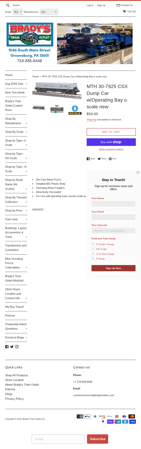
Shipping (91, 119)
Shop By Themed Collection (16, 199)
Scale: (8, 12)
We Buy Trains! (14, 306)
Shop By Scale (16, 131)
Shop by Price (16, 210)
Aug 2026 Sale (16, 83)
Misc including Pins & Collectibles (16, 263)
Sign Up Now (113, 268)
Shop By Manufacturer (16, 121)
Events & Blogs (16, 337)
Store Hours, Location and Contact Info (16, 294)
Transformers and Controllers (15, 247)
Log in (90, 5)
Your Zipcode (99, 225)
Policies (10, 315)
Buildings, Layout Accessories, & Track (16, 232)
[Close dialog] (138, 172)
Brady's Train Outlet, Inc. (34, 419)
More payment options (111, 149)
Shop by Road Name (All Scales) (16, 184)
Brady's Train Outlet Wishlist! (14, 278)
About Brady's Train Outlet (22, 384)
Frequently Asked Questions (16, 326)
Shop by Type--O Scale (16, 143)
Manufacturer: (31, 12)
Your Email (97, 211)
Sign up (101, 5)
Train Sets (16, 219)
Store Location (14, 380)
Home (9, 75)
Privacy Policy (14, 398)
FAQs (8, 394)
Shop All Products (16, 375)
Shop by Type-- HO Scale (16, 156)
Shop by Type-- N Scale (16, 169)
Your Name (97, 198)
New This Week (15, 92)
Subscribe (97, 439)
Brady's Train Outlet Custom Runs (14, 105)
